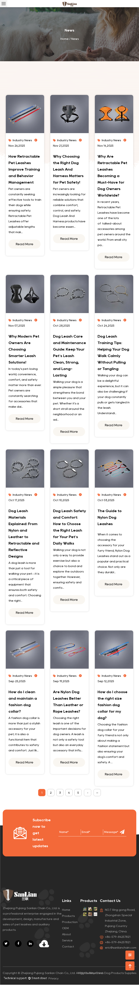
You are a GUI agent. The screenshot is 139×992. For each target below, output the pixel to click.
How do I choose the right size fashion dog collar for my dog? (112, 704)
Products (68, 916)
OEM (65, 928)
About (66, 934)
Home (64, 38)
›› (97, 792)
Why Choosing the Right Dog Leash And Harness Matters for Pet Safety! (68, 169)
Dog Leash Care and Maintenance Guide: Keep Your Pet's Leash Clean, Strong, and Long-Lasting (69, 356)
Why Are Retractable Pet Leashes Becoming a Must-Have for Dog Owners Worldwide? (112, 176)
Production (70, 922)
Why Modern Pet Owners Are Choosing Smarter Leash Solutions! (24, 349)
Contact (68, 946)
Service (67, 940)
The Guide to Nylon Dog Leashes (110, 517)
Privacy (54, 978)
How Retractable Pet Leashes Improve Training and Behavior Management (24, 169)
